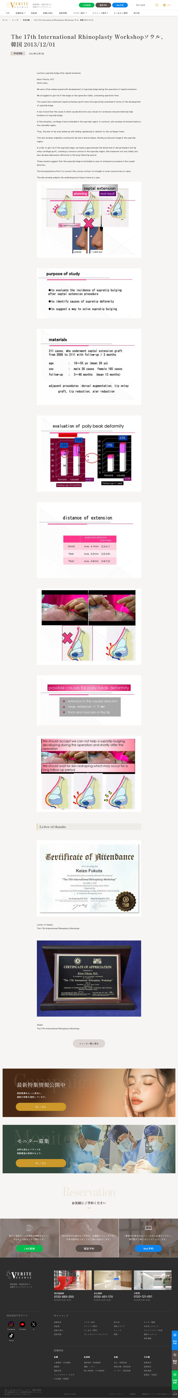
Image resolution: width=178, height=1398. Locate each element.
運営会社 (133, 1394)
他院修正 (147, 1362)
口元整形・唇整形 (61, 1378)
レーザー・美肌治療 (122, 1370)
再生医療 (147, 1370)
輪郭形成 (57, 1370)
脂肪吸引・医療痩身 (92, 1362)
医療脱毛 (147, 1366)
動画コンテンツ (150, 1334)
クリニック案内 (90, 1326)
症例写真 (63, 13)
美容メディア (119, 1326)
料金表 (34, 13)
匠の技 (137, 13)
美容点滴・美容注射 (122, 1366)
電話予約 (103, 5)
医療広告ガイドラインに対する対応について (156, 1394)
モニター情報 (149, 1322)
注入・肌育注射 (120, 1362)
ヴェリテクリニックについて (96, 1334)
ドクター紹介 (89, 1322)
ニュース (117, 1330)
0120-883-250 (64, 1296)
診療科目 (57, 1322)
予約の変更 (140, 5)
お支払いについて (151, 1326)
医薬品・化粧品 (150, 1374)
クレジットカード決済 (153, 1330)
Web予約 (120, 5)
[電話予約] (175, 1360)
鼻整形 (57, 1366)
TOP (8, 13)
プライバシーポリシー (116, 1394)
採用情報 (147, 1338)
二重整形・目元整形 (62, 1362)
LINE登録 (87, 5)
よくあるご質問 (121, 13)
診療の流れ (48, 13)
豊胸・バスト (89, 1366)
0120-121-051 (143, 1296)
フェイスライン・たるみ (64, 1374)
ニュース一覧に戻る (89, 1043)
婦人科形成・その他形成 (94, 1370)
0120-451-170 (103, 1296)
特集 (116, 1334)
